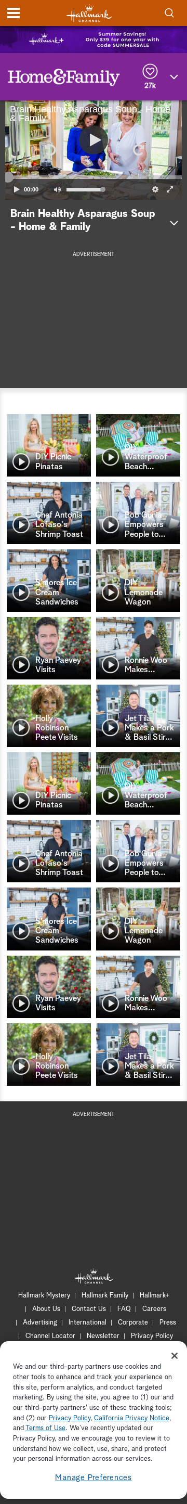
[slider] (93, 177)
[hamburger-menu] (13, 13)
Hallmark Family (105, 1295)
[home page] (89, 13)
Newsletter (103, 1336)
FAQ (124, 1309)
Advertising (40, 1322)
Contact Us (89, 1309)
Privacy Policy (152, 1336)
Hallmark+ (154, 1295)
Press (167, 1322)
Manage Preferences (93, 1478)
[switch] (57, 189)
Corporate (133, 1322)
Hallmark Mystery (44, 1295)
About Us (46, 1309)
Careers (154, 1309)
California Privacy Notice (131, 1418)
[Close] (174, 1355)
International (87, 1322)
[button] (49, 150)
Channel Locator (50, 1336)
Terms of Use (45, 1428)
